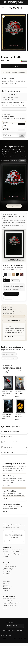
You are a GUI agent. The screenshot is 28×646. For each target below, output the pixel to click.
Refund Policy (6, 588)
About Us (5, 590)
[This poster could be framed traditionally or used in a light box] (23, 61)
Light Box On (22, 160)
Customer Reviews (7, 600)
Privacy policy (14, 638)
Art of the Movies (8, 635)
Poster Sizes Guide (7, 570)
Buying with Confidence (9, 598)
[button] (3, 8)
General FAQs (6, 575)
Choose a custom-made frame (11, 294)
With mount (6, 280)
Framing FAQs (6, 571)
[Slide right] (17, 54)
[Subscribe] (21, 540)
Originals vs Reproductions (9, 566)
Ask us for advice (8, 297)
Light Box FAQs (6, 573)
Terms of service (22, 638)
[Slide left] (10, 54)
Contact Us (6, 585)
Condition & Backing (8, 568)
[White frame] (9, 275)
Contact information (7, 641)
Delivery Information (8, 586)
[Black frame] (5, 275)
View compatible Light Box (14, 206)
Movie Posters (6, 565)
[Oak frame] (13, 275)
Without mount (15, 280)
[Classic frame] (22, 275)
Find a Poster (6, 583)
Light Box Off (14, 160)
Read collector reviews (13, 320)
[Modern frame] (17, 275)
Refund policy (5, 638)
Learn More (5, 498)
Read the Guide (6, 485)
